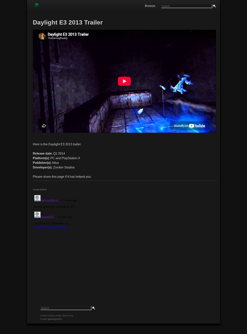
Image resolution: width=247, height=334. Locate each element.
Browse (150, 6)
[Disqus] (124, 242)
